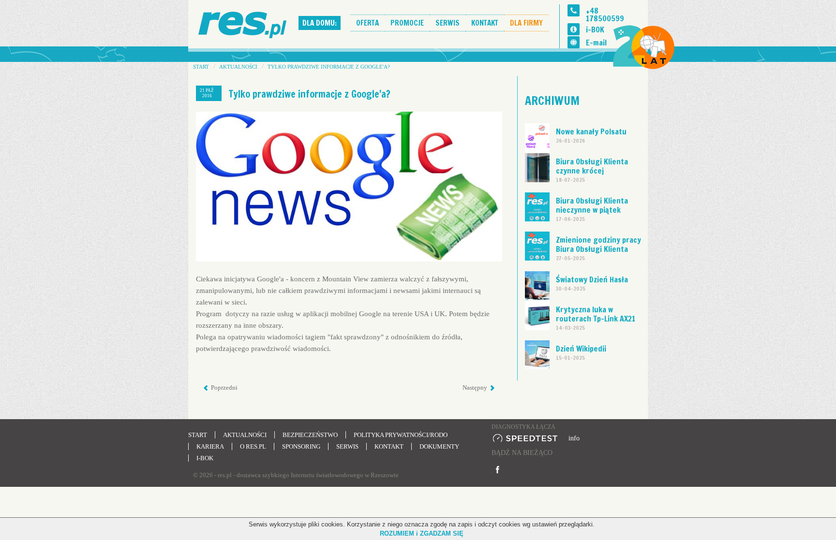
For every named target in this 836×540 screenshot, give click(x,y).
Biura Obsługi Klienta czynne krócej (592, 166)
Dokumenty (439, 446)
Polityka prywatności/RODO (401, 434)
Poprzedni (223, 387)
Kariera (210, 446)
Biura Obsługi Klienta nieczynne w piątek (592, 205)
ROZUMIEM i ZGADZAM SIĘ (421, 533)
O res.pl (253, 446)
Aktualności (245, 434)
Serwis (447, 23)
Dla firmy (526, 23)
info (574, 438)
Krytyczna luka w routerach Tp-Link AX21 (595, 314)
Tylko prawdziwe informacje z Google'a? (309, 94)
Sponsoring (301, 446)
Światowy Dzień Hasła (592, 279)
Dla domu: (319, 23)
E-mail (596, 42)
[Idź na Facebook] (498, 469)
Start (197, 434)
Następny (476, 387)
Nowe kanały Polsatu (591, 131)
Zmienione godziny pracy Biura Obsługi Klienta (598, 244)
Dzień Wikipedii (581, 348)
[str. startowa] (243, 23)
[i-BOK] (573, 29)
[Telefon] (573, 10)
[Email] (573, 42)
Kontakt (484, 23)
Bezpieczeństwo (310, 434)
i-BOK (595, 29)
